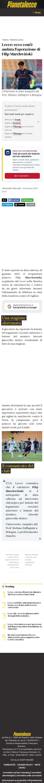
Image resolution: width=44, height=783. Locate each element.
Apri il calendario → (22, 176)
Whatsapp (17, 126)
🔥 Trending (8, 586)
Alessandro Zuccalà (11, 188)
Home (5, 40)
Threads (21, 204)
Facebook (17, 123)
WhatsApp (28, 200)
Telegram (8, 204)
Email (32, 204)
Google (18, 119)
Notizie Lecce (16, 40)
